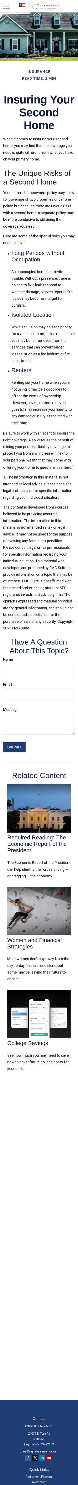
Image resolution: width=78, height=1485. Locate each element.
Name (8, 659)
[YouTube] (49, 1458)
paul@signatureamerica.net (39, 1451)
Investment (39, 1482)
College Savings (27, 1043)
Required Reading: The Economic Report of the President (37, 844)
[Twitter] (35, 1458)
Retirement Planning (39, 1476)
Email (7, 684)
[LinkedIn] (42, 1458)
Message (11, 709)
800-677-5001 (43, 1426)
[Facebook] (28, 1458)
